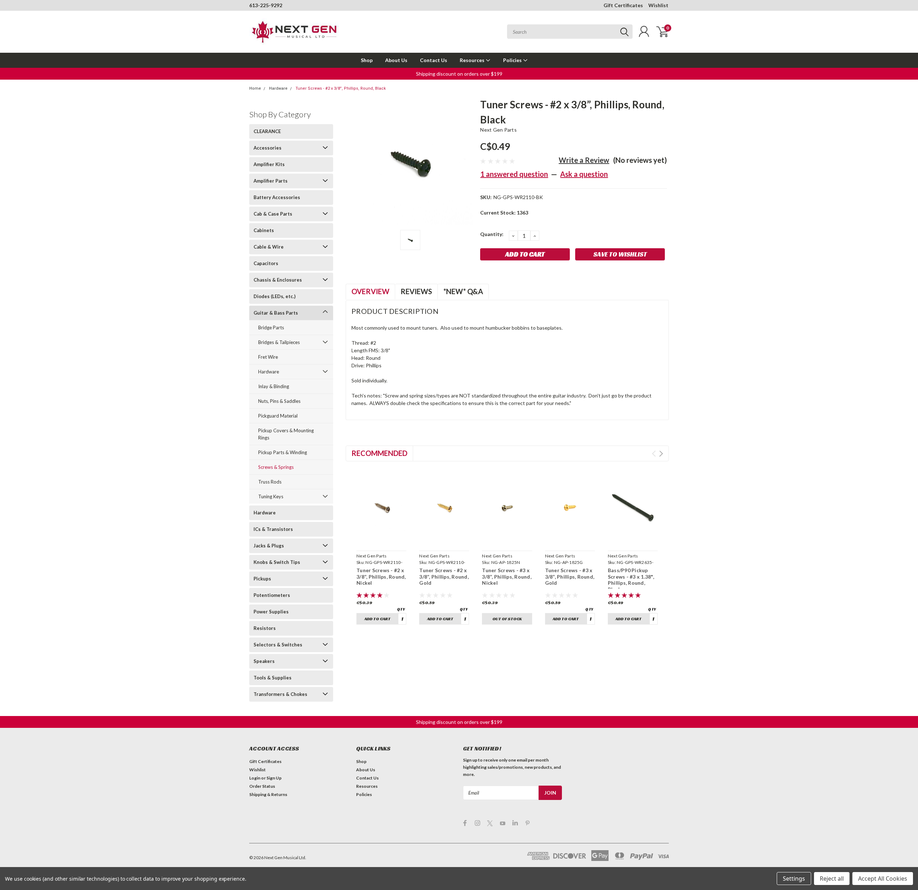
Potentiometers (272, 595)
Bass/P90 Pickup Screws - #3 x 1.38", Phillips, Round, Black (631, 579)
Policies (513, 60)
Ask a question (584, 174)
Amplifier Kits (269, 164)
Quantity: (491, 234)
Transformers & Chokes (280, 694)
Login (254, 778)
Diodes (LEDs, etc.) (274, 296)
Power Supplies (271, 611)
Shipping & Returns (268, 794)
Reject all (832, 878)
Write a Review (584, 160)
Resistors (265, 628)
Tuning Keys (270, 496)
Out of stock (507, 618)
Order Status (262, 786)
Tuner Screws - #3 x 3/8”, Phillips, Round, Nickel (506, 576)
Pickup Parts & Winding (282, 452)
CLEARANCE (267, 131)
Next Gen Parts (498, 130)
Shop (367, 60)
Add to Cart (377, 618)
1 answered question (514, 174)
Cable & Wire (269, 247)
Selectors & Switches (278, 645)
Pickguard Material (278, 416)
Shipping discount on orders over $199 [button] (459, 74)
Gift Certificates (623, 5)
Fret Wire (268, 357)
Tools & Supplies (273, 678)
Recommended (379, 453)
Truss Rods (269, 482)
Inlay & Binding (273, 386)
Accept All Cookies (882, 878)
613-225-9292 (265, 5)
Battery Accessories (277, 197)
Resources (473, 60)
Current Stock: (504, 212)
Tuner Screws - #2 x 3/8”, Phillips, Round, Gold (444, 576)
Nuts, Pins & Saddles (279, 401)
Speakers (264, 661)
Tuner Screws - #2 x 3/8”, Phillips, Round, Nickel (381, 576)
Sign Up (273, 778)
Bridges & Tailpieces (279, 342)
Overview (370, 291)
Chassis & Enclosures (278, 280)
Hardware (278, 88)
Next (661, 453)
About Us (396, 60)
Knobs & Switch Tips (277, 562)
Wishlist (658, 5)
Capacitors (266, 263)
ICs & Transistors (273, 529)
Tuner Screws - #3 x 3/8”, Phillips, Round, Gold (570, 576)
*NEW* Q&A (463, 291)
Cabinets (264, 230)
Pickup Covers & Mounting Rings (286, 434)
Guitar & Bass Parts (276, 313)
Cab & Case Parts (273, 214)
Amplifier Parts (271, 181)
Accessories (267, 148)
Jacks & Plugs (269, 545)
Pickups (262, 578)
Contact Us (433, 60)
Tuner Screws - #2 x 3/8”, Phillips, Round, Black (340, 88)
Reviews (416, 291)
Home (255, 88)
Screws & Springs (276, 467)
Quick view (381, 539)
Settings (794, 878)
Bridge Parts (271, 327)
